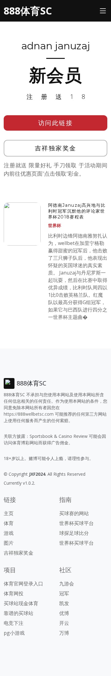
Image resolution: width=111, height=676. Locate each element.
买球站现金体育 (21, 603)
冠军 (64, 593)
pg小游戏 (14, 632)
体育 (9, 523)
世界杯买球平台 (76, 523)
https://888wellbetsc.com (29, 414)
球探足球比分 (74, 533)
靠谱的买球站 (18, 613)
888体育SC (28, 10)
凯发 (64, 603)
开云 (64, 623)
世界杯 (54, 225)
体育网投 (13, 593)
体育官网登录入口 (23, 583)
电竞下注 (13, 623)
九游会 (66, 583)
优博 (64, 613)
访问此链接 (55, 123)
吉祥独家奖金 (55, 148)
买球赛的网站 (74, 513)
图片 (9, 543)
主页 (9, 513)
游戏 (9, 533)
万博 (64, 632)
